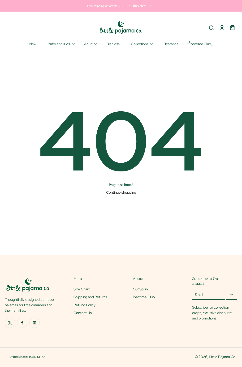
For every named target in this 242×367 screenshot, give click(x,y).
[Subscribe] (231, 295)
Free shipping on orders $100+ (106, 6)
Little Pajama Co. (222, 356)
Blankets (113, 43)
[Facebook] (22, 323)
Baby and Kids (59, 43)
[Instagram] (34, 323)
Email (198, 294)
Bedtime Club (144, 297)
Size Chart (81, 289)
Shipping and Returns (90, 297)
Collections (139, 43)
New (32, 43)
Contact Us (82, 312)
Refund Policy (84, 304)
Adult (88, 43)
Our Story (140, 289)
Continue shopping (121, 192)
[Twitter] (10, 323)
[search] (211, 27)
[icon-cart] (232, 27)
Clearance (170, 43)
